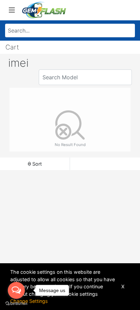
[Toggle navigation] (12, 10)
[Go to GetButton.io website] (16, 303)
